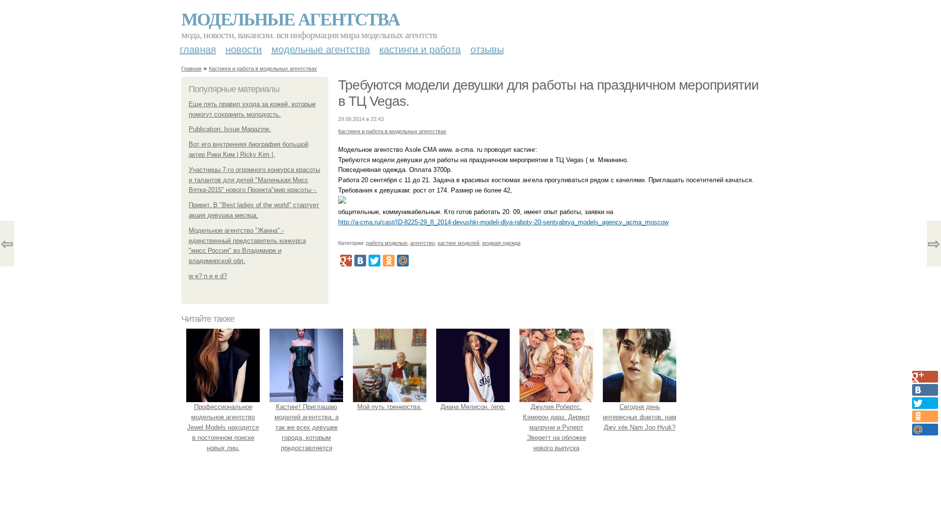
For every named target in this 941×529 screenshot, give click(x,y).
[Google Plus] (346, 260)
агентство (422, 243)
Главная (198, 49)
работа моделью (386, 243)
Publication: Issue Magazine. (230, 129)
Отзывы (487, 49)
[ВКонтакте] (360, 260)
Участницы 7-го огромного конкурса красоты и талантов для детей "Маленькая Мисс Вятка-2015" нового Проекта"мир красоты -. (254, 180)
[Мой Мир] (403, 260)
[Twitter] (374, 260)
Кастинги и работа (420, 49)
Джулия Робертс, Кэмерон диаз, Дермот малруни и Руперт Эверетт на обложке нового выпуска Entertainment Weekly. (556, 432)
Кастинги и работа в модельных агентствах (263, 69)
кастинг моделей (458, 243)
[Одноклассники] (389, 260)
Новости (243, 49)
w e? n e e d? (208, 276)
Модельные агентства (290, 18)
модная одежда (501, 243)
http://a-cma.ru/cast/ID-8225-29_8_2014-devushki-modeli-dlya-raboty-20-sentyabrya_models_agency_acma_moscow (503, 222)
